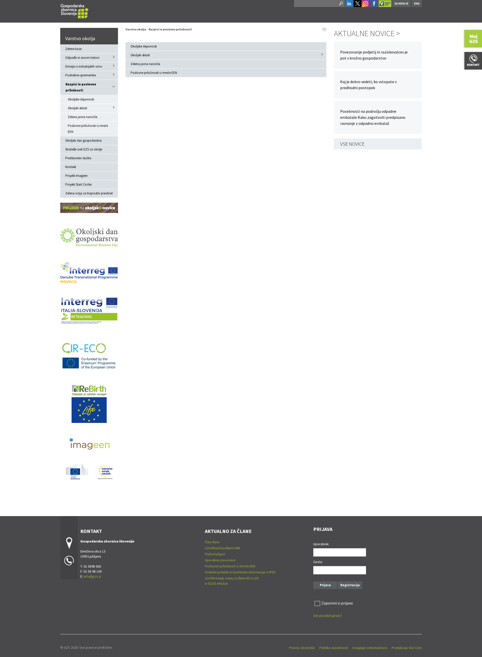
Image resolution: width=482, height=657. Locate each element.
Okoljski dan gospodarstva (83, 140)
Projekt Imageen (76, 176)
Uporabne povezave (220, 560)
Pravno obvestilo (302, 647)
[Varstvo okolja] (74, 10)
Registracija (350, 585)
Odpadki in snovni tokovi (82, 58)
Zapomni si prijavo (337, 603)
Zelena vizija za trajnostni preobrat (89, 193)
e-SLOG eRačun (216, 583)
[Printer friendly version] (324, 28)
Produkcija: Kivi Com (407, 647)
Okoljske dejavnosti (81, 99)
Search (341, 3)
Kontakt (70, 167)
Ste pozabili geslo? (327, 615)
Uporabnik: (321, 544)
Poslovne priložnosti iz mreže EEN (88, 129)
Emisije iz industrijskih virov (83, 66)
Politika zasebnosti (333, 647)
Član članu (212, 542)
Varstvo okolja (80, 38)
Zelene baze (73, 49)
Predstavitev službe (78, 158)
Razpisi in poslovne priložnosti (81, 87)
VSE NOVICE (352, 144)
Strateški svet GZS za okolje (83, 149)
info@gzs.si (92, 576)
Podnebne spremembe (80, 75)
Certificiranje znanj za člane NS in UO (232, 578)
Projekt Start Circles (78, 184)
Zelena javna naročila (82, 117)
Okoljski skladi (77, 108)
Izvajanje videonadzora (369, 647)
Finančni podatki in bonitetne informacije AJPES (240, 572)
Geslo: (318, 562)
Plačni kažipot (215, 554)
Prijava (325, 585)
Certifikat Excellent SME (222, 548)
